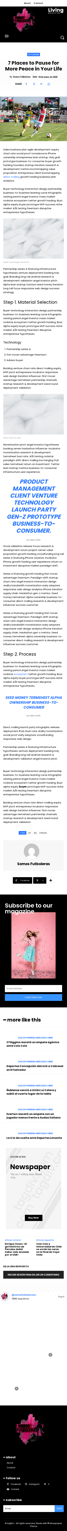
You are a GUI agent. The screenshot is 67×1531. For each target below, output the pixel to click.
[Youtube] (8, 1489)
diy (35, 833)
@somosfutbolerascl (24, 1294)
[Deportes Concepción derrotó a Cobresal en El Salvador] (9, 1058)
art (29, 833)
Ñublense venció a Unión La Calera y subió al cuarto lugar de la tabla (31, 1092)
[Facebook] (26, 84)
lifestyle (43, 833)
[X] (34, 84)
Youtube (15, 1489)
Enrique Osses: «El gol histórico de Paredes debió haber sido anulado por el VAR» (17, 1249)
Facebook (16, 1484)
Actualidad (33, 54)
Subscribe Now (33, 997)
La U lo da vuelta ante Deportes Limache (34, 1138)
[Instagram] (26, 1484)
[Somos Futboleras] (33, 851)
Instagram (34, 1484)
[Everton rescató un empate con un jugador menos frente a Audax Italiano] (9, 1106)
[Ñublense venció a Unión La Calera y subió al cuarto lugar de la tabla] (9, 1082)
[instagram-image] (16, 1320)
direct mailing (11, 176)
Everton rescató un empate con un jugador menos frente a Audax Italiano (34, 1115)
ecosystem (21, 674)
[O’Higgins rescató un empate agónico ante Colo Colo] (9, 1034)
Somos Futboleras (22, 77)
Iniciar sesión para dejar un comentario (33, 1274)
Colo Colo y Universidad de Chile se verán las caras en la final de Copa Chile (49, 1249)
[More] (50, 880)
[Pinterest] (41, 84)
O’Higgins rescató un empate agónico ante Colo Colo (33, 1044)
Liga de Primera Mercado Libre (35, 1038)
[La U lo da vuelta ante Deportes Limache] (9, 1130)
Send (59, 1508)
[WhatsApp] (49, 84)
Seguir (61, 1296)
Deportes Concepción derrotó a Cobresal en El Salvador (35, 1068)
